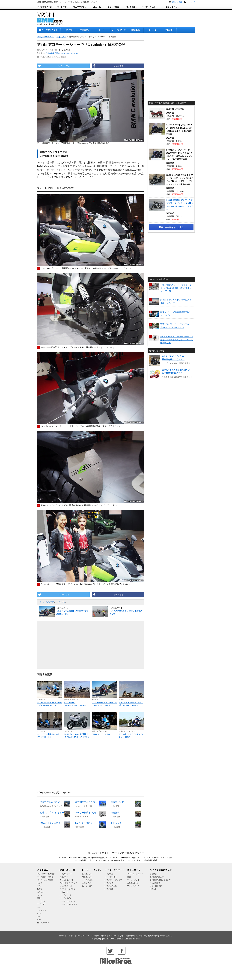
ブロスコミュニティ (135, 874)
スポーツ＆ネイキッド (68, 883)
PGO (39, 919)
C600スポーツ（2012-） (101, 734)
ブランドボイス (133, 886)
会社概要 (153, 874)
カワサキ (40, 892)
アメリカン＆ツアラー (68, 889)
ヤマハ (39, 886)
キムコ (39, 916)
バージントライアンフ (68, 904)
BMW (39, 898)
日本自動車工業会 (53, 53)
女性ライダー (87, 883)
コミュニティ (171, 7)
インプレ (69, 30)
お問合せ (153, 889)
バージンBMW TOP (46, 602)
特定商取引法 (155, 883)
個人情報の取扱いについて (160, 880)
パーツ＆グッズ (118, 30)
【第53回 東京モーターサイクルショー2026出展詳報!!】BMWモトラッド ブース (176, 288)
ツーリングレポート (135, 880)
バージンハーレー (67, 895)
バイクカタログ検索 (45, 877)
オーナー (102, 30)
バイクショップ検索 (45, 880)
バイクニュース (66, 874)
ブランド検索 (113, 7)
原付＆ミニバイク (67, 880)
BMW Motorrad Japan (69, 53)
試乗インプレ (87, 874)
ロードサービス (111, 877)
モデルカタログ (52, 30)
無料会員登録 (177, 2)
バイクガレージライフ (113, 880)
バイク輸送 (109, 883)
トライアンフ (42, 910)
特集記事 (168, 30)
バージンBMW (65, 898)
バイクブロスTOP (44, 7)
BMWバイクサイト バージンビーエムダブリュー (116, 853)
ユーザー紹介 (87, 886)
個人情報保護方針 (157, 877)
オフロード (64, 892)
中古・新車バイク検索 (45, 874)
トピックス (152, 30)
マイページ (190, 2)
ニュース (97, 7)
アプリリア (41, 904)
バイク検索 (61, 7)
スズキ (39, 889)
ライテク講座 (87, 880)
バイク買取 (130, 7)
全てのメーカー (43, 923)
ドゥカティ (41, 901)
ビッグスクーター (67, 886)
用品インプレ (87, 877)
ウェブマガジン (79, 7)
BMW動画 (135, 30)
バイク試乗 (109, 889)
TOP (41, 30)
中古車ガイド (85, 30)
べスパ (39, 907)
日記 (129, 877)
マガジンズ (64, 877)
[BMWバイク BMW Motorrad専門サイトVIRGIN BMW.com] (53, 18)
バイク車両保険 (111, 886)
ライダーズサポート (150, 7)
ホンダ (39, 883)
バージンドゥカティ (67, 901)
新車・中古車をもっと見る (171, 227)
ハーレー (40, 895)
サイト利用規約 (156, 886)
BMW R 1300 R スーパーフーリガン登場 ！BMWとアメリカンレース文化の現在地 (176, 339)
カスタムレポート (134, 883)
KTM (39, 913)
